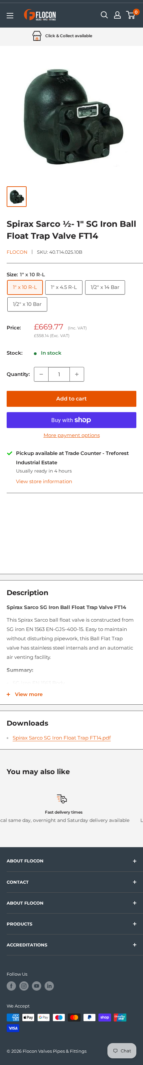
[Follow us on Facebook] (11, 986)
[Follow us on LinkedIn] (49, 986)
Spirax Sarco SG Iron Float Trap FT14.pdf (62, 738)
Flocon (17, 252)
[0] (131, 15)
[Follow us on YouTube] (36, 986)
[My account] (117, 15)
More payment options (72, 435)
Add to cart (71, 399)
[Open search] (104, 15)
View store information (44, 481)
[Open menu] (10, 15)
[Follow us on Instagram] (24, 986)
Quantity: (18, 374)
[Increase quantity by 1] (77, 374)
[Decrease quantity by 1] (41, 374)
